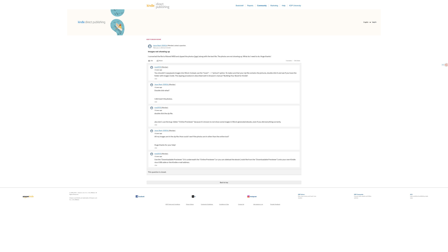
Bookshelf (239, 6)
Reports (250, 6)
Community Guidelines (207, 204)
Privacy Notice (190, 204)
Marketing (274, 6)
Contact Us (241, 204)
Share (161, 60)
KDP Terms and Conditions (173, 204)
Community (262, 6)
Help (283, 6)
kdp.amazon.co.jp (258, 204)
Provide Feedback (275, 204)
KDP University (295, 6)
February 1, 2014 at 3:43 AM (162, 48)
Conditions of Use (224, 204)
